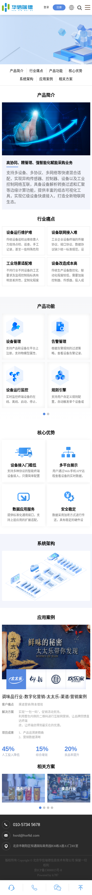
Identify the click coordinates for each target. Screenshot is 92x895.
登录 (46, 7)
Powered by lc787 (47, 875)
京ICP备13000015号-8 (48, 870)
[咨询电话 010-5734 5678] (34, 887)
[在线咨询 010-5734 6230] (11, 887)
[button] (44, 414)
